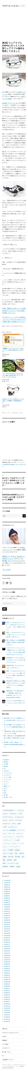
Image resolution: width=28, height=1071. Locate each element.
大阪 (16, 853)
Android (6, 759)
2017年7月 (7, 911)
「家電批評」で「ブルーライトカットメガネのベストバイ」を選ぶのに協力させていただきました (12, 350)
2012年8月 (7, 1012)
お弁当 (13, 823)
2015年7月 (7, 940)
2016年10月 (7, 922)
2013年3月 (7, 997)
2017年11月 (7, 904)
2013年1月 (7, 1001)
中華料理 (10, 850)
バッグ (22, 843)
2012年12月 (7, 1004)
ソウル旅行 (16, 840)
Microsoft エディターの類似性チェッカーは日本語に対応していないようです (14, 720)
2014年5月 (7, 970)
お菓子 (19, 823)
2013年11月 (7, 979)
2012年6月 (7, 1017)
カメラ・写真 (7, 777)
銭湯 (15, 860)
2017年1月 (7, 918)
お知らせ (6, 771)
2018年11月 (7, 887)
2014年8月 (7, 964)
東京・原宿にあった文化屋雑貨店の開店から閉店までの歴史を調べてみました (15, 642)
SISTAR (11, 820)
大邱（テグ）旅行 (8, 853)
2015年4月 (7, 946)
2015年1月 (7, 953)
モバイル (6, 782)
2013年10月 (7, 981)
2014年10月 (7, 959)
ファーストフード (15, 847)
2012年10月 (7, 1008)
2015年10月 (7, 935)
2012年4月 (7, 1021)
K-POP (6, 764)
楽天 (23, 856)
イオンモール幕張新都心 (9, 830)
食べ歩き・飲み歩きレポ (18, 556)
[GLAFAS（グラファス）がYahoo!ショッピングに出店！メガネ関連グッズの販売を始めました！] (13, 390)
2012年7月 (7, 1015)
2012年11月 (7, 1006)
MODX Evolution (8, 817)
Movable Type (19, 817)
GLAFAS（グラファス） (9, 103)
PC (4, 768)
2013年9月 (7, 984)
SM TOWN (18, 820)
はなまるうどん (12, 827)
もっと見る (6, 569)
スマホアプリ (18, 561)
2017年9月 (7, 907)
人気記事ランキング (7, 1059)
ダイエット (15, 843)
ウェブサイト (7, 775)
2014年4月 (7, 973)
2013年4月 (7, 995)
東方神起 (17, 856)
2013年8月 (7, 986)
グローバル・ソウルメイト (15, 833)
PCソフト (11, 561)
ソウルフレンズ (7, 840)
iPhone (6, 762)
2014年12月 (7, 955)
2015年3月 (7, 948)
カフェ (5, 833)
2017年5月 (7, 915)
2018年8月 (7, 893)
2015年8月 (7, 937)
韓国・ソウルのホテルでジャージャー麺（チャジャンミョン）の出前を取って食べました (15, 635)
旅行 (5, 790)
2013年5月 (7, 993)
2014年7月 (7, 966)
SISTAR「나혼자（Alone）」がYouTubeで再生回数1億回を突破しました (14, 745)
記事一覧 (4, 1029)
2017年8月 (7, 909)
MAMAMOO (13, 813)
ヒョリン (5, 847)
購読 (4, 609)
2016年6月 (7, 926)
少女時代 (21, 853)
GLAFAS (5, 813)
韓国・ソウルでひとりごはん (11, 863)
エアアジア (21, 830)
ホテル (5, 850)
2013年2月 (7, 999)
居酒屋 (5, 856)
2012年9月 (7, 1010)
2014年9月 (7, 962)
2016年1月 (7, 931)
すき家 (5, 827)
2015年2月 (7, 951)
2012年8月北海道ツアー (9, 810)
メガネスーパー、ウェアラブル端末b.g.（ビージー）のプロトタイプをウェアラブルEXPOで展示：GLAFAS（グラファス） (14, 319)
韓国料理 (5, 866)
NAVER (5, 820)
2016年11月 (7, 920)
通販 (4, 860)
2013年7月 (7, 988)
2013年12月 (7, 977)
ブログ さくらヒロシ (11, 6)
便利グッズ (7, 786)
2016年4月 (7, 929)
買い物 (5, 795)
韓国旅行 (12, 866)
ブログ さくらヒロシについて (10, 1032)
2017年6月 (7, 913)
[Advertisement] (14, 26)
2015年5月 (7, 944)
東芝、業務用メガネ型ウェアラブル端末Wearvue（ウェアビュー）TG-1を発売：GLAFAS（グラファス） (14, 311)
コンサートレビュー (8, 837)
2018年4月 (7, 902)
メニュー (23, 5)
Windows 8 (6, 823)
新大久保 (10, 856)
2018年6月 (7, 898)
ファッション (7, 779)
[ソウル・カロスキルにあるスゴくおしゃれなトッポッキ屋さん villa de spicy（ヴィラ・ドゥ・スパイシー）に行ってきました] (13, 365)
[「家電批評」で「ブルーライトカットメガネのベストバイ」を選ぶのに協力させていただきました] (13, 340)
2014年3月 (7, 975)
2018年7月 (7, 896)
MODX (6, 766)
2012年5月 (7, 1019)
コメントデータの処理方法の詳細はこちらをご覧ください (14, 464)
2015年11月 (7, 933)
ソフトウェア (6, 843)
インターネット (8, 773)
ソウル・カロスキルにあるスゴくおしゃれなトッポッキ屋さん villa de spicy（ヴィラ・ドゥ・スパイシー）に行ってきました (13, 375)
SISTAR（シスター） (8, 558)
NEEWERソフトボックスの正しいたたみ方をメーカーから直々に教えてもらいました (16, 660)
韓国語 (18, 866)
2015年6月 (7, 942)
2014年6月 (7, 968)
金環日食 (9, 860)
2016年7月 (7, 924)
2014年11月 (7, 957)
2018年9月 (7, 891)
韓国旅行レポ (6, 556)
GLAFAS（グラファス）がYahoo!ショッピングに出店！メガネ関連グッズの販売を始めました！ (13, 400)
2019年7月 (7, 885)
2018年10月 (7, 889)
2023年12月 (7, 880)
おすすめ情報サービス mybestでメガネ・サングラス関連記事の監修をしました (14, 727)
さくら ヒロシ (7, 412)
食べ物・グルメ (8, 797)
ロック (5, 784)
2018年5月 (7, 900)
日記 (21, 412)
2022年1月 (7, 882)
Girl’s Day (21, 810)
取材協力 (17, 850)
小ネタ (5, 788)
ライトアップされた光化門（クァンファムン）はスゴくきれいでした (15, 703)
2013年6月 (7, 990)
